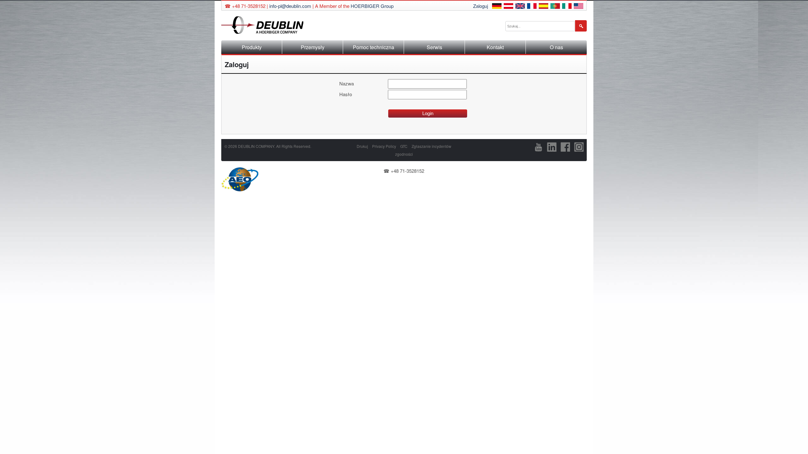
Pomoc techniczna (373, 47)
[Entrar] (555, 6)
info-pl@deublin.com (290, 6)
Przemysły (312, 47)
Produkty (252, 47)
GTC (403, 146)
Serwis (434, 47)
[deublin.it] (567, 6)
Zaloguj (480, 6)
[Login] (497, 6)
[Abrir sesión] (543, 6)
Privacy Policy (384, 146)
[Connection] (532, 6)
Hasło (345, 94)
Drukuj (362, 146)
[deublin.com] (578, 6)
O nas (556, 47)
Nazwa (346, 83)
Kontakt (495, 47)
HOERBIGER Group (372, 6)
